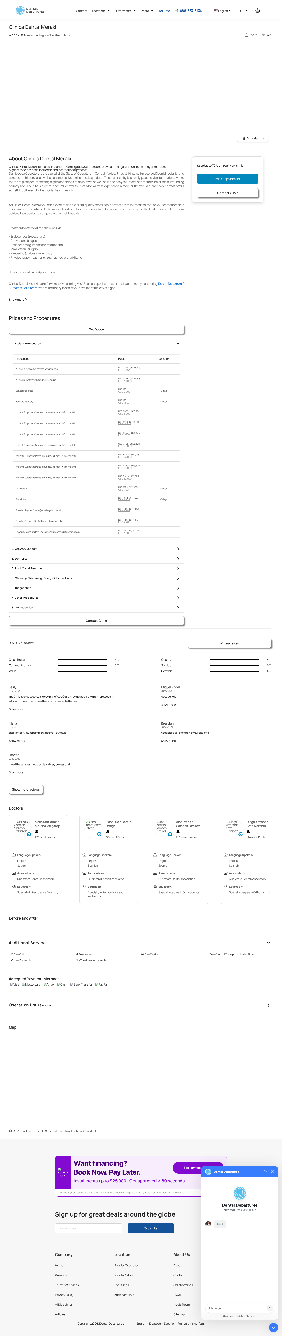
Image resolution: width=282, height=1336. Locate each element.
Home (59, 1265)
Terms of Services (67, 1285)
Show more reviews (26, 789)
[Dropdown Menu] (108, 10)
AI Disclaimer (63, 1304)
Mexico (21, 1131)
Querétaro (34, 1131)
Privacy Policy (64, 1295)
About (177, 1265)
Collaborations (183, 1285)
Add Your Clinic (124, 1295)
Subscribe (150, 1228)
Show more (18, 299)
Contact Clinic (96, 620)
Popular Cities (123, 1275)
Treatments (123, 11)
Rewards (61, 1275)
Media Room (181, 1304)
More (145, 11)
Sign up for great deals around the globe (115, 1214)
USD (241, 11)
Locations (99, 11)
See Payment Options (198, 1168)
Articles (60, 1314)
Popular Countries (126, 1265)
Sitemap (179, 1314)
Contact (81, 11)
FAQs (176, 1295)
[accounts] (259, 10)
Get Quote (96, 329)
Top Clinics (121, 1285)
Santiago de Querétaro (57, 1131)
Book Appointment (227, 179)
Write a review (230, 643)
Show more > (17, 709)
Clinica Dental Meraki (85, 1131)
